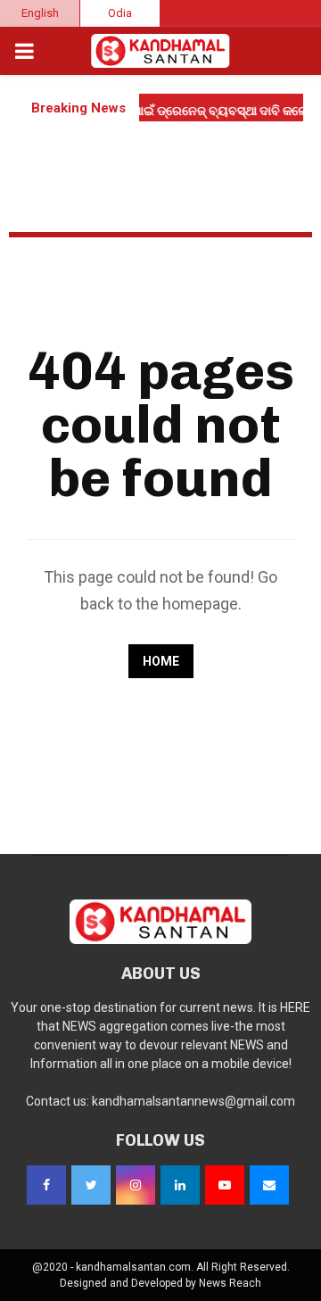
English (40, 13)
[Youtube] (224, 1185)
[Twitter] (91, 1185)
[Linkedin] (180, 1185)
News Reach (230, 1283)
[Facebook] (46, 1185)
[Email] (269, 1185)
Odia (120, 13)
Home (161, 661)
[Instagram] (135, 1185)
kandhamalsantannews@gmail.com (193, 1101)
